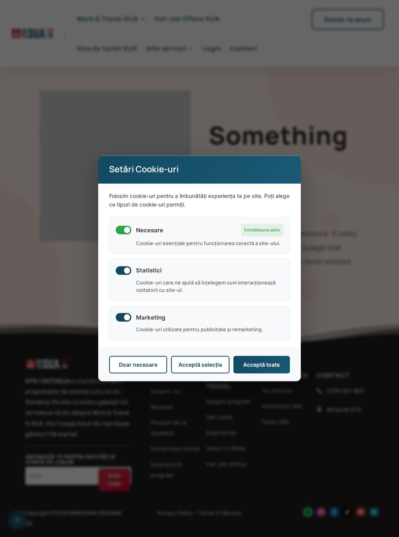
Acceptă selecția (200, 365)
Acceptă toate (261, 365)
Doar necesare (138, 365)
